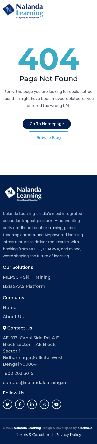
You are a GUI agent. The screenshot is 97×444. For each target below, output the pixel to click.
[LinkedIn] (32, 404)
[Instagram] (44, 404)
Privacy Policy (68, 434)
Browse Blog (48, 137)
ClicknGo (85, 428)
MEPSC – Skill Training (27, 277)
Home (9, 307)
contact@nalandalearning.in (34, 382)
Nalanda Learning (27, 428)
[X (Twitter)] (7, 404)
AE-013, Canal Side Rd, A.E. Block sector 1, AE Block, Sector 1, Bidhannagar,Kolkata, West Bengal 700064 (33, 351)
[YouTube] (56, 404)
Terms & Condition (33, 434)
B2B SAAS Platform (24, 286)
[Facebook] (19, 404)
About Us (13, 316)
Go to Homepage (47, 124)
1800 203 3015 (18, 373)
